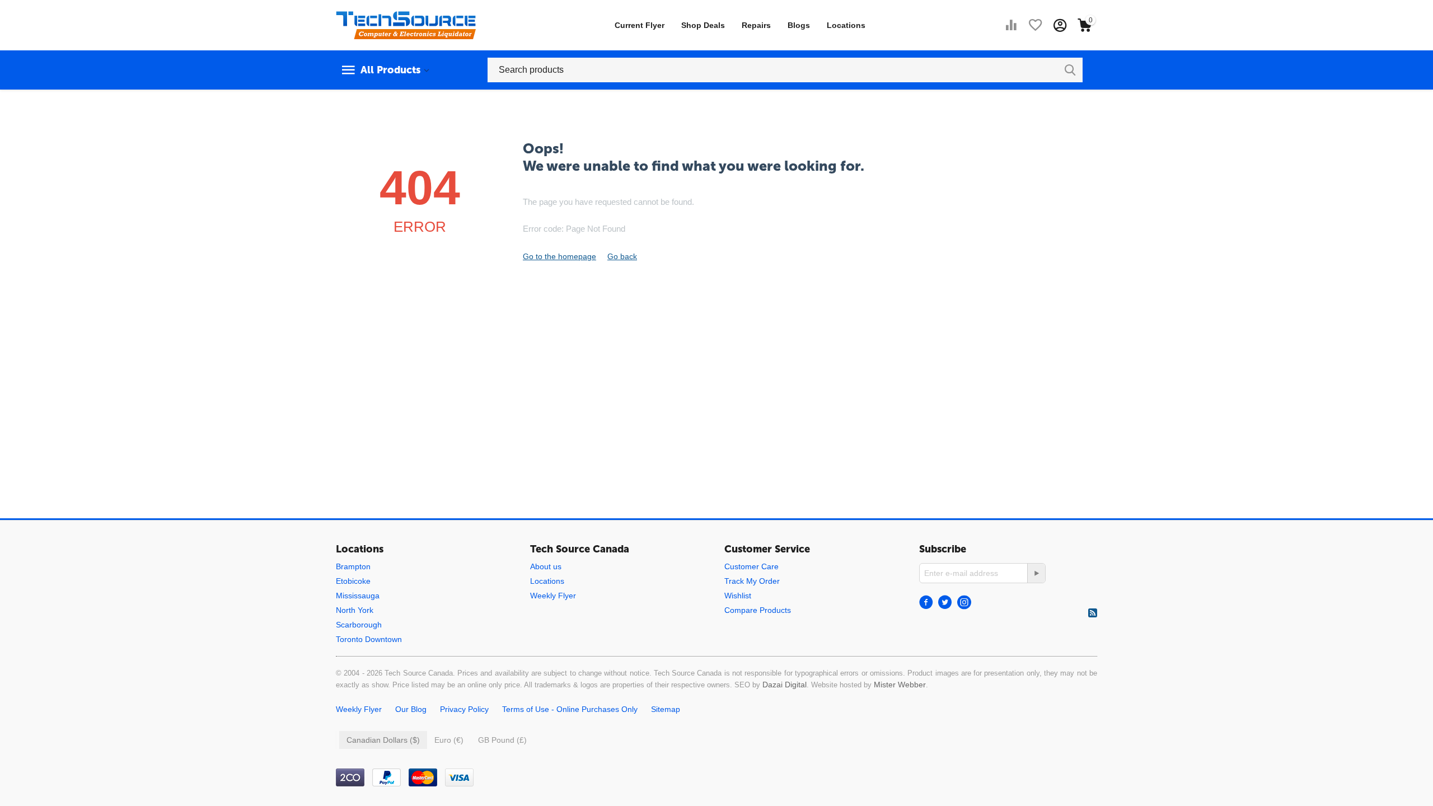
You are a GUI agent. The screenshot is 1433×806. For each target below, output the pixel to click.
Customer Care (751, 566)
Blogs (799, 25)
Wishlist (737, 595)
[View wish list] (1035, 25)
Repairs (756, 25)
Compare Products (757, 610)
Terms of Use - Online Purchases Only (570, 709)
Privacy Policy (464, 709)
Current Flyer (639, 25)
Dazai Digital (784, 684)
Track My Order (752, 581)
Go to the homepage (559, 256)
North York (354, 610)
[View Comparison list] (1011, 25)
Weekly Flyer (553, 595)
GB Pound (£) (502, 739)
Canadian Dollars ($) (383, 739)
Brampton (353, 566)
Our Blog (411, 709)
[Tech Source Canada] (406, 24)
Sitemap (665, 709)
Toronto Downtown (369, 639)
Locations (846, 25)
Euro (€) (448, 739)
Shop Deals (703, 25)
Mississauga (358, 595)
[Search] (1070, 70)
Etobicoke (353, 581)
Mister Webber (900, 684)
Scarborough (359, 624)
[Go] (1036, 573)
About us (545, 566)
